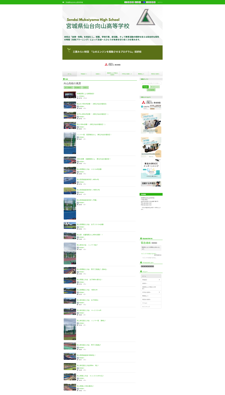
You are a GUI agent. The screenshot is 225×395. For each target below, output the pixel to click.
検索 (146, 87)
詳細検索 (151, 90)
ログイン (160, 2)
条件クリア (155, 87)
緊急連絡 (146, 242)
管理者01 (81, 106)
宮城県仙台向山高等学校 (74, 2)
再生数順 (77, 87)
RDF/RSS (154, 243)
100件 (85, 87)
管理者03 (81, 96)
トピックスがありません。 (149, 253)
